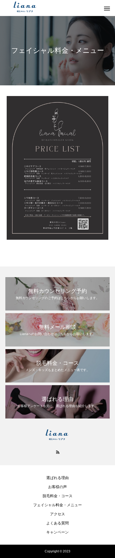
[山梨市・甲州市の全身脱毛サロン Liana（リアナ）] (52, 8)
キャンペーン (57, 532)
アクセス (57, 514)
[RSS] (57, 452)
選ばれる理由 (57, 478)
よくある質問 (57, 523)
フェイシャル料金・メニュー (57, 505)
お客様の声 (57, 487)
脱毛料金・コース (57, 496)
